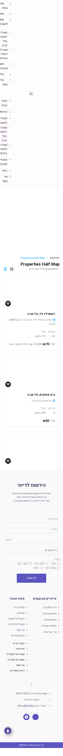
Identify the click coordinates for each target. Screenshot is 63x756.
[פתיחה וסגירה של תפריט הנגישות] (8, 731)
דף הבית (54, 258)
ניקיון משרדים (17, 635)
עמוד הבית (4, 103)
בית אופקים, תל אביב (41, 395)
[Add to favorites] (8, 303)
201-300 (23, 564)
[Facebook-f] (35, 717)
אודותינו (20, 613)
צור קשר (5, 179)
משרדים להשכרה (15, 619)
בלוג (4, 171)
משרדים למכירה (16, 624)
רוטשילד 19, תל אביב (41, 314)
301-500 (50, 568)
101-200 (39, 564)
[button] (5, 92)
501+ (36, 568)
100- (53, 564)
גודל (57, 559)
